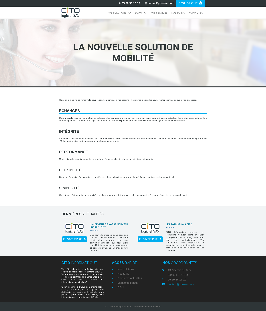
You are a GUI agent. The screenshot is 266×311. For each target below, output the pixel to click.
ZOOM (139, 12)
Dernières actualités (129, 278)
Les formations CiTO (179, 224)
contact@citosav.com (181, 284)
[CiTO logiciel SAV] (70, 12)
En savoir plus (73, 239)
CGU (120, 287)
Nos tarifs (123, 273)
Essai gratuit (188, 3)
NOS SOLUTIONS (117, 12)
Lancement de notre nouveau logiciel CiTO (109, 226)
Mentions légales (127, 282)
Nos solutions (125, 269)
